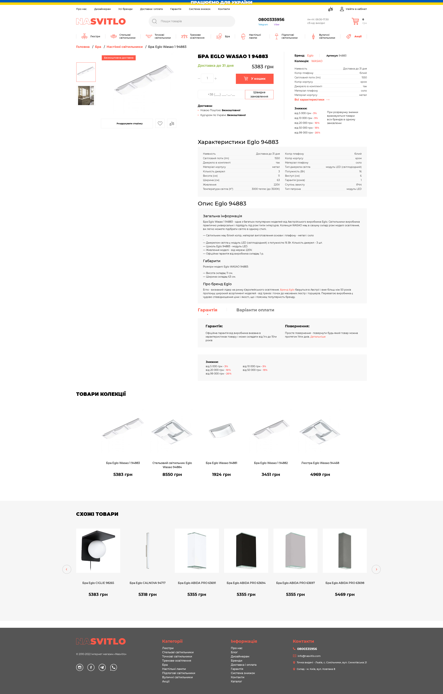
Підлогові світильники (178, 673)
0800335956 (271, 19)
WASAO (316, 61)
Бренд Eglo (287, 289)
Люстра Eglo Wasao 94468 (320, 463)
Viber (276, 24)
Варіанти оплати (255, 309)
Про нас (81, 9)
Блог (234, 652)
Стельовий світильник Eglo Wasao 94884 (172, 465)
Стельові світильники (178, 652)
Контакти (224, 9)
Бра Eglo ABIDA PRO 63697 (295, 583)
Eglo (310, 55)
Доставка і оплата (151, 9)
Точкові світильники (177, 656)
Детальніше (318, 336)
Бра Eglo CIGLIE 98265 (98, 583)
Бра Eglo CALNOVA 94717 (148, 583)
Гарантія (175, 9)
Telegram (263, 24)
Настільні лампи (174, 669)
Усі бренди (125, 9)
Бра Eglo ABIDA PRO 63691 (197, 583)
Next (376, 569)
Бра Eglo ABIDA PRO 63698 (345, 583)
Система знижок (199, 9)
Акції (165, 681)
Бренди (236, 660)
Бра (165, 664)
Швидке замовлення (259, 94)
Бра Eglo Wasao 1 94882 (271, 463)
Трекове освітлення (176, 660)
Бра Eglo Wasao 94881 (221, 463)
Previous (66, 569)
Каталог (236, 681)
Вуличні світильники (177, 677)
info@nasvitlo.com (309, 656)
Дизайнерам (102, 9)
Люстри (168, 648)
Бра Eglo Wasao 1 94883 (123, 463)
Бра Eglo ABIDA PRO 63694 (246, 583)
